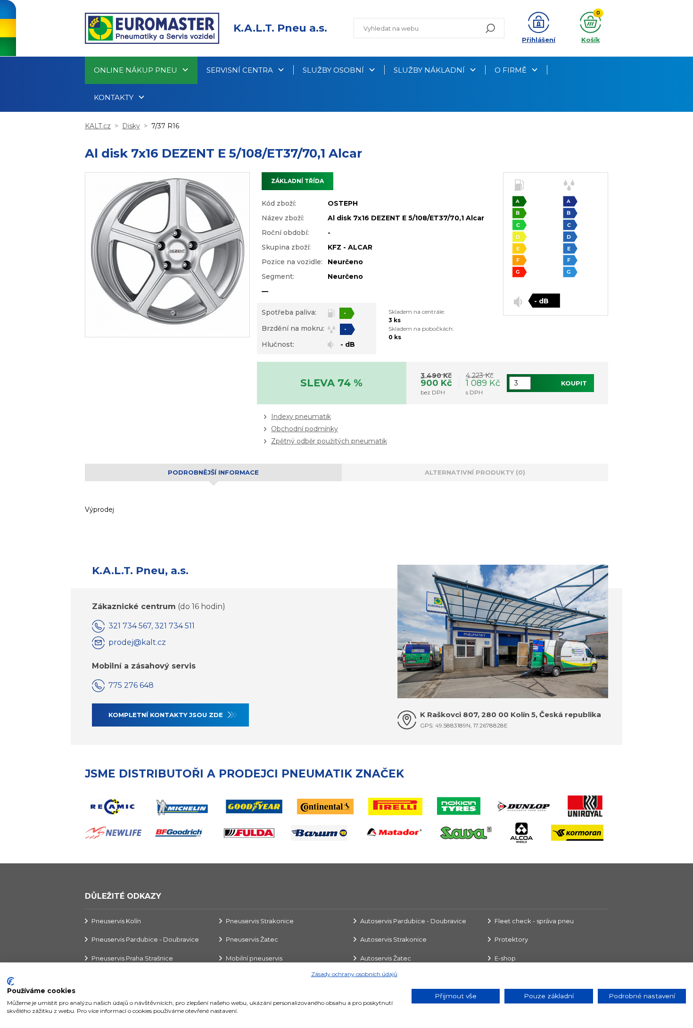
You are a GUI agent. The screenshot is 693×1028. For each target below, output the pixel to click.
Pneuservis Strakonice (260, 921)
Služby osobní (333, 70)
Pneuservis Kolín (116, 921)
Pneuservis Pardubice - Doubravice (145, 939)
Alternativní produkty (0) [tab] (475, 472)
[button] (538, 28)
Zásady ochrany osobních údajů (354, 974)
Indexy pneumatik (301, 416)
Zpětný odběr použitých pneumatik (329, 441)
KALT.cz (98, 126)
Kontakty (113, 97)
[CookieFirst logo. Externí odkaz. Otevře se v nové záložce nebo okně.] (10, 981)
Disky (131, 126)
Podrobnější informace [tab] (213, 472)
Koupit (574, 383)
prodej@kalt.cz (137, 642)
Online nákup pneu (135, 70)
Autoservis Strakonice (393, 939)
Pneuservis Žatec (252, 939)
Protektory (511, 939)
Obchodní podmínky (304, 429)
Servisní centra (239, 70)
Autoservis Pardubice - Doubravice (413, 921)
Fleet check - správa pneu (534, 921)
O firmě (511, 70)
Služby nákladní (429, 70)
